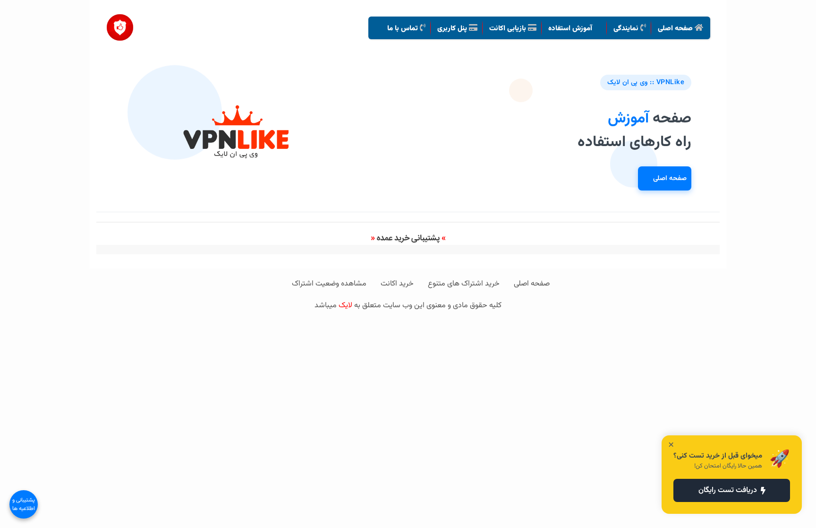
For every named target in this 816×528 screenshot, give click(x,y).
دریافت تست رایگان (727, 490)
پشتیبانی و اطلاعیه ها (23, 504)
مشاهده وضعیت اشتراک (329, 284)
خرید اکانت (397, 284)
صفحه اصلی (670, 178)
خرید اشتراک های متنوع (464, 284)
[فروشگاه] (120, 24)
